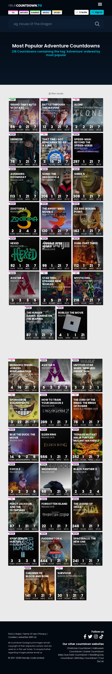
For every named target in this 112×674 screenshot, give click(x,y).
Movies (24, 12)
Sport (57, 12)
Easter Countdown (94, 651)
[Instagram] (95, 637)
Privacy (42, 633)
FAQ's (11, 633)
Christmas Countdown (79, 648)
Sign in (98, 12)
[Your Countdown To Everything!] (25, 5)
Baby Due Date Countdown (73, 654)
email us (38, 652)
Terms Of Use (30, 633)
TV (13, 12)
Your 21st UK (100, 660)
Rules (18, 633)
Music (46, 12)
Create (83, 12)
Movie (12, 134)
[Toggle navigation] (100, 4)
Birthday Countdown (86, 658)
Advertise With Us (27, 637)
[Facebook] (85, 637)
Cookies (12, 637)
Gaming (35, 12)
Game (12, 100)
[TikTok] (101, 637)
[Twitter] (90, 637)
